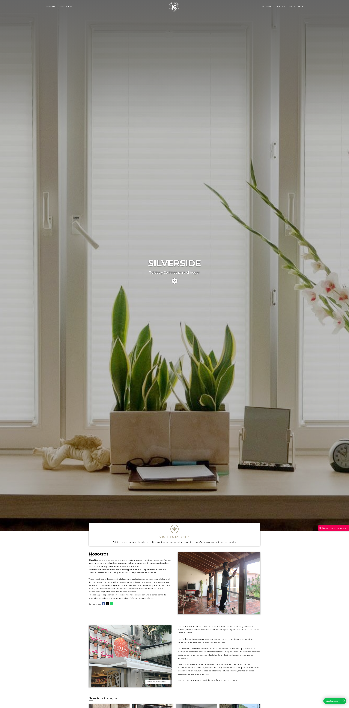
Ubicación (66, 6)
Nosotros (52, 6)
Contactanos (295, 6)
